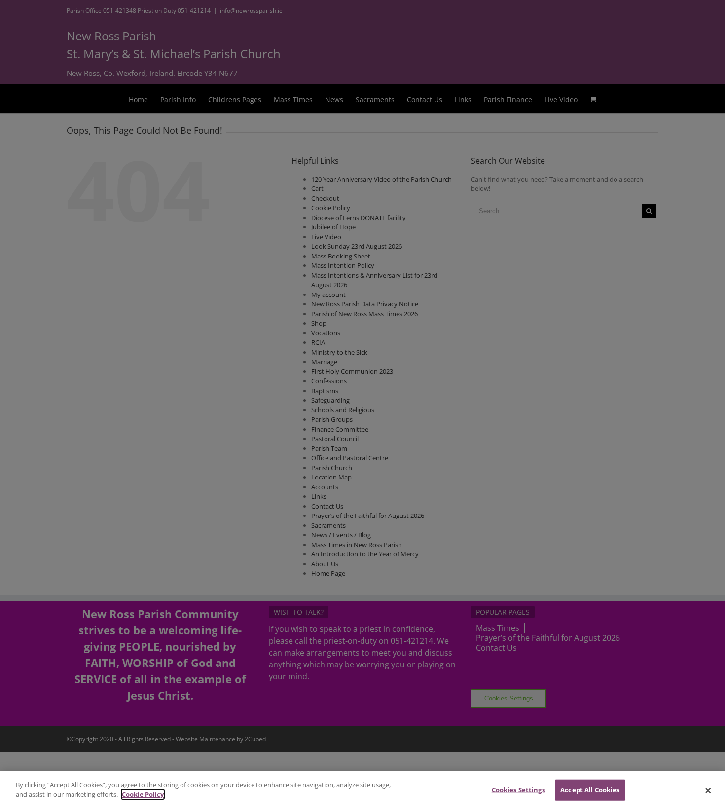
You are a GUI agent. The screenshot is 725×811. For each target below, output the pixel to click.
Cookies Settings (518, 789)
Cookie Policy (143, 794)
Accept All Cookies (589, 789)
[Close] (708, 790)
